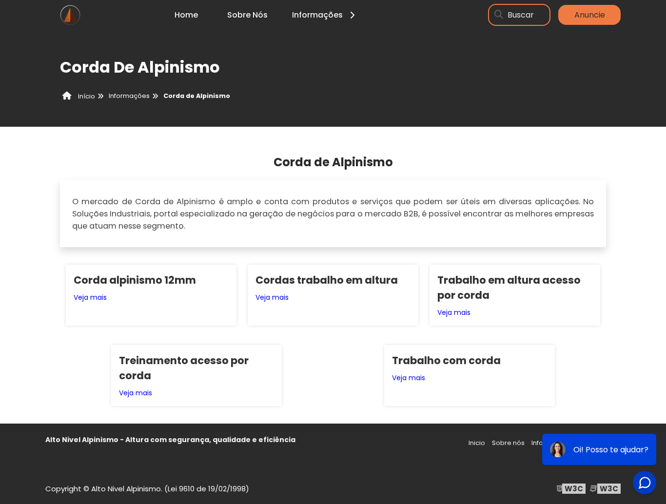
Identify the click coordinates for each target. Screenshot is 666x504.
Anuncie (589, 14)
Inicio (477, 442)
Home (186, 14)
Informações (317, 14)
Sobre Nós (247, 14)
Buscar (521, 14)
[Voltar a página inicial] (69, 14)
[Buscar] (499, 14)
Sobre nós (508, 442)
